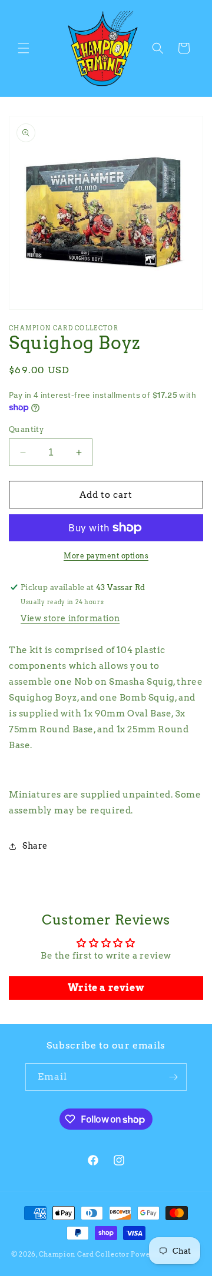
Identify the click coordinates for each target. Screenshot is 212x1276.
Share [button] (35, 845)
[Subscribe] (173, 1077)
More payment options (106, 555)
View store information (70, 618)
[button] (24, 48)
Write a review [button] (106, 987)
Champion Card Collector (84, 1254)
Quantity (26, 429)
